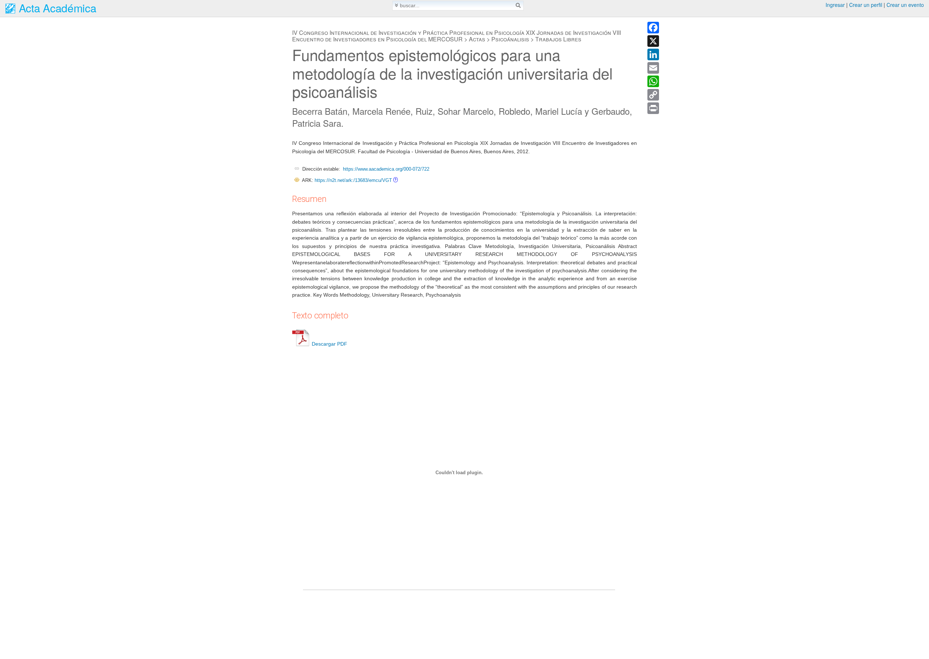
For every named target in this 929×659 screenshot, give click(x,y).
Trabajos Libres (558, 39)
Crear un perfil (865, 4)
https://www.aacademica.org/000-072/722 (386, 169)
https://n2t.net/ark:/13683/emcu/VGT (353, 180)
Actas (477, 39)
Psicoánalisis (510, 39)
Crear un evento (905, 4)
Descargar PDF (329, 344)
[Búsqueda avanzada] (396, 5)
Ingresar (835, 4)
